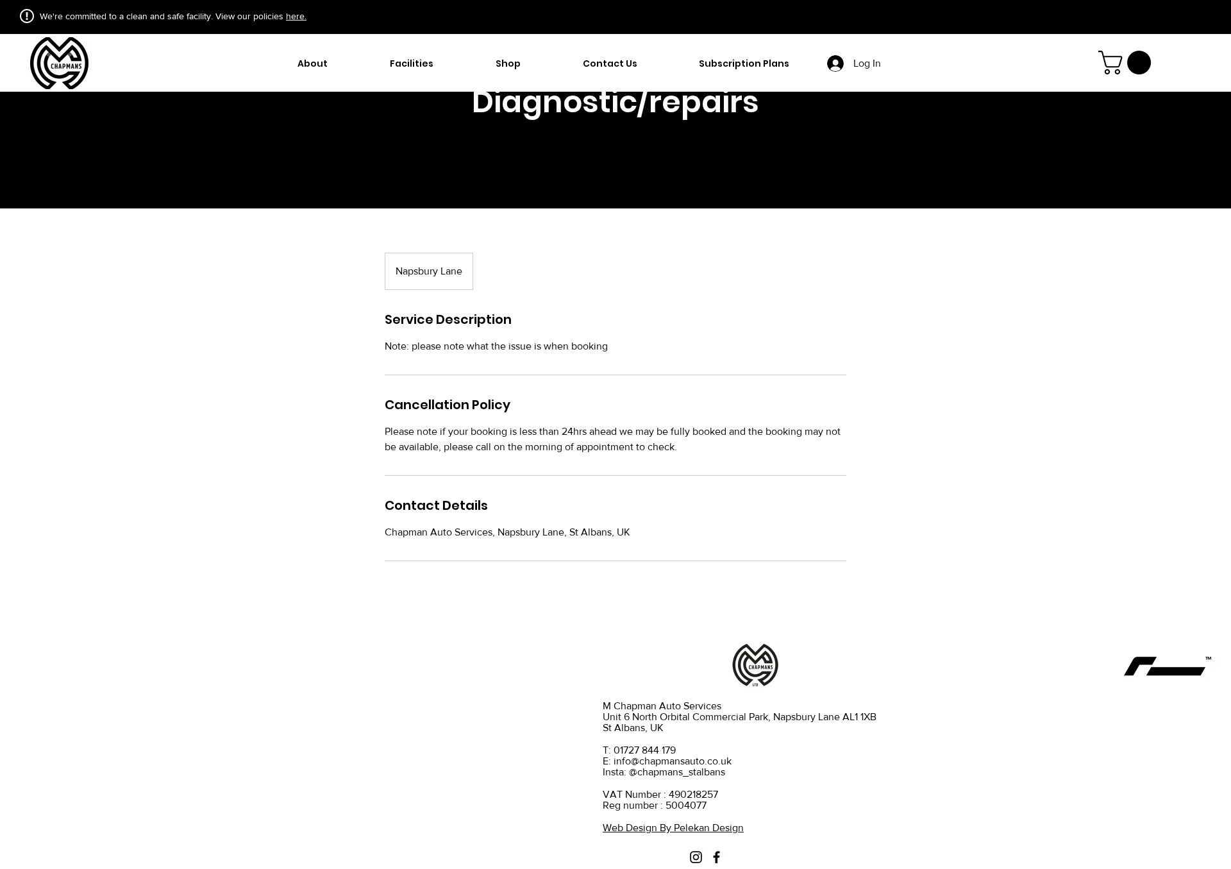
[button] (1127, 62)
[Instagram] (696, 857)
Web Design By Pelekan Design (673, 827)
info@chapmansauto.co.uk (673, 760)
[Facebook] (716, 857)
